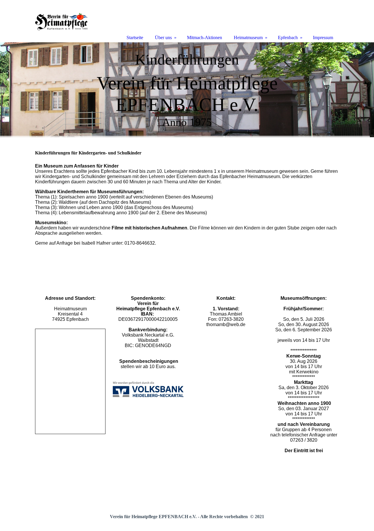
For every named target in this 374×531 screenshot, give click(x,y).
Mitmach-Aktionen (204, 37)
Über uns (163, 37)
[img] (187, 89)
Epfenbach (288, 37)
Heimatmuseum (248, 37)
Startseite (135, 37)
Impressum (323, 37)
